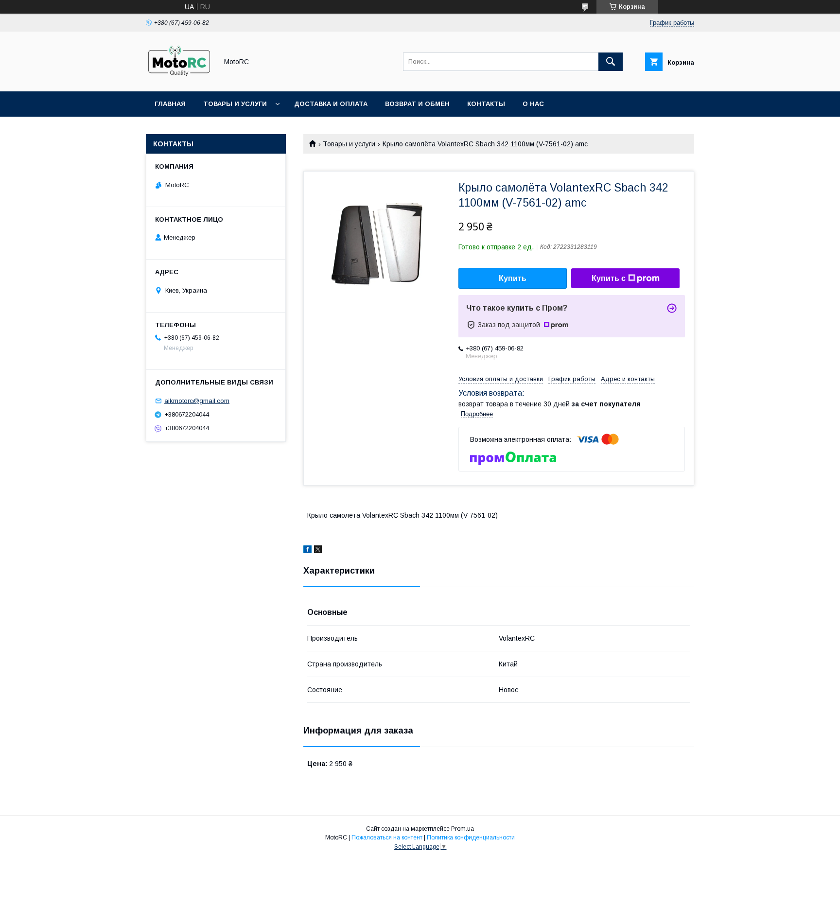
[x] (318, 551)
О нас (533, 103)
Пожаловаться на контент (386, 837)
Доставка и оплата (331, 103)
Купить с (609, 278)
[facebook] (307, 551)
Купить (512, 278)
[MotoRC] (179, 79)
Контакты (486, 103)
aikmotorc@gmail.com (196, 400)
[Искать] (610, 61)
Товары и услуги (235, 103)
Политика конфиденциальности (471, 837)
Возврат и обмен (417, 103)
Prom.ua (462, 828)
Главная (170, 103)
